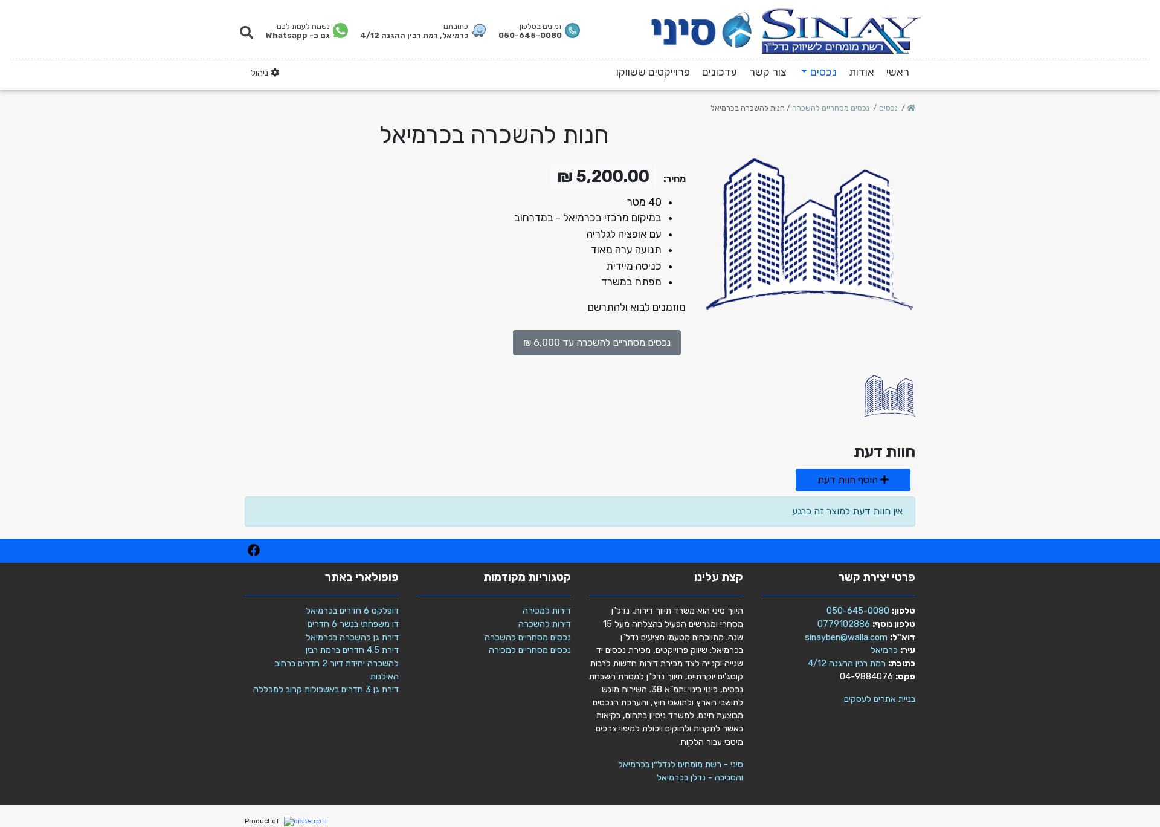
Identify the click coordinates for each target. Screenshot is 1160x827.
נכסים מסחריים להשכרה (528, 637)
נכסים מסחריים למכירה (530, 650)
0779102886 (843, 624)
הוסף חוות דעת (848, 479)
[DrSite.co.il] (304, 822)
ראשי (897, 72)
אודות (861, 72)
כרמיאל (884, 650)
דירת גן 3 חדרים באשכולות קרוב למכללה (326, 689)
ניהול (261, 73)
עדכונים (719, 72)
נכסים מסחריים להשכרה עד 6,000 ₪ (597, 342)
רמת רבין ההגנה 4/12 (847, 663)
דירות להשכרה (544, 624)
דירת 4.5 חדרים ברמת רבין (352, 650)
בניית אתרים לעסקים (879, 699)
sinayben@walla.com (846, 637)
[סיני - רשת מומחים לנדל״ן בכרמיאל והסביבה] (786, 30)
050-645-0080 (857, 611)
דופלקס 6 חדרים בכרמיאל (352, 611)
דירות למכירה (547, 611)
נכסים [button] (823, 72)
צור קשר (768, 72)
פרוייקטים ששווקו (653, 72)
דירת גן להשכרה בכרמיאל (352, 637)
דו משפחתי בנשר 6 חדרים (353, 624)
